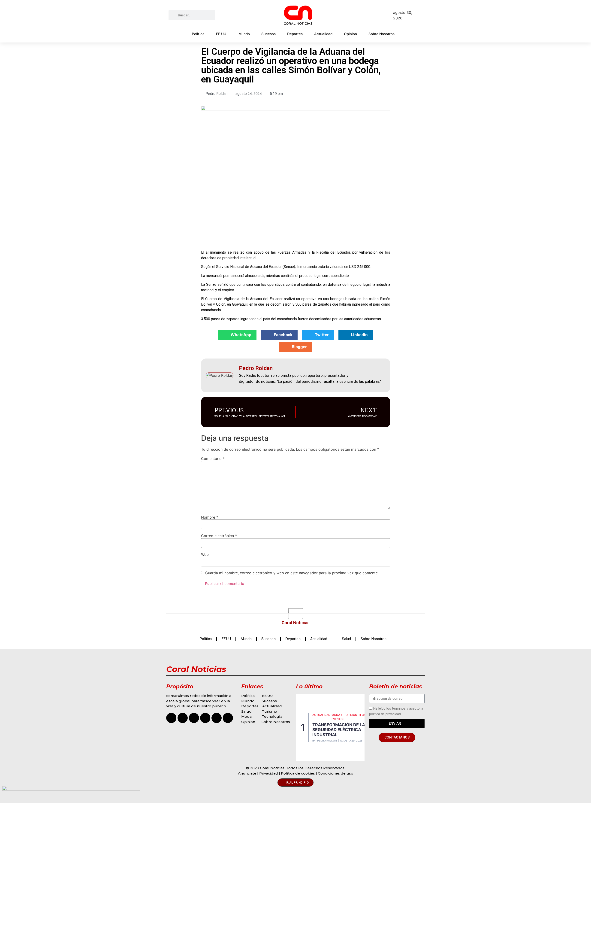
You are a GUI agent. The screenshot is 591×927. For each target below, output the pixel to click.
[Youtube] (205, 718)
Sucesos (268, 34)
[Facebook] (183, 718)
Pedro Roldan (327, 740)
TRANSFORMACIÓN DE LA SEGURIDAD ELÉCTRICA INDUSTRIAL (338, 729)
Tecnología (272, 716)
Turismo (269, 711)
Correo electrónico (219, 536)
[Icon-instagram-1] (171, 718)
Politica (198, 34)
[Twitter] (216, 718)
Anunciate (247, 773)
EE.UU (226, 639)
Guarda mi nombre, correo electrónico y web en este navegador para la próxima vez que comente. (292, 573)
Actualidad (323, 34)
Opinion (350, 34)
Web (205, 554)
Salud (346, 639)
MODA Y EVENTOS (338, 717)
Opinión (248, 722)
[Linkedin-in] (228, 718)
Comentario (213, 458)
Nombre (209, 517)
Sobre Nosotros (381, 34)
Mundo (244, 34)
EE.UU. (221, 34)
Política (248, 695)
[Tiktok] (194, 718)
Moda (246, 716)
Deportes (295, 34)
